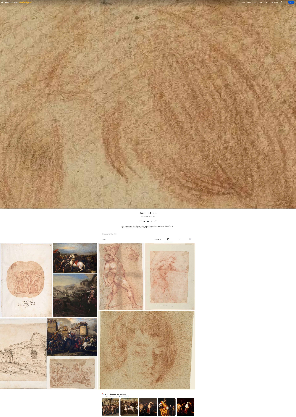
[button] (2, 2)
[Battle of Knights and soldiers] (75, 258)
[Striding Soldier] (170, 276)
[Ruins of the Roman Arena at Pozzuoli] (23, 353)
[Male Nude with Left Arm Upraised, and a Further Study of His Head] (121, 276)
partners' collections (124, 396)
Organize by (158, 239)
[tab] (168, 239)
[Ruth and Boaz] (26, 280)
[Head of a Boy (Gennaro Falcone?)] (146, 350)
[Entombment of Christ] (72, 372)
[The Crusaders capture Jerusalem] (72, 337)
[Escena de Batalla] (75, 295)
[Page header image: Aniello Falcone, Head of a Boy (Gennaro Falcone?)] (148, 104)
